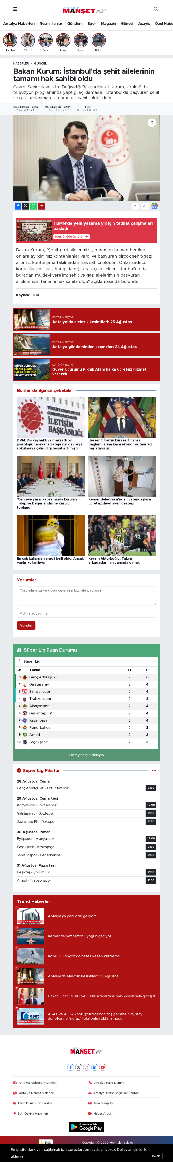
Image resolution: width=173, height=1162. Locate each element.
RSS (47, 1142)
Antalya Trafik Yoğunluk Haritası (116, 1093)
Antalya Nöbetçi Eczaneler (38, 1082)
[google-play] (86, 1126)
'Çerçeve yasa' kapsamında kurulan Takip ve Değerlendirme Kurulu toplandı (47, 503)
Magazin (108, 24)
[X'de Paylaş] (25, 206)
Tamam (155, 1156)
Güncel (127, 24)
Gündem (74, 24)
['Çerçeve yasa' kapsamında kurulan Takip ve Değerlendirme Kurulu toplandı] (51, 476)
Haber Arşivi (102, 1113)
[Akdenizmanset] (85, 9)
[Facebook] (70, 1067)
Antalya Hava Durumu (109, 1082)
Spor (92, 24)
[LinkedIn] (94, 1067)
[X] (78, 1067)
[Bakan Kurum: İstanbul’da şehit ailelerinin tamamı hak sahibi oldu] (86, 158)
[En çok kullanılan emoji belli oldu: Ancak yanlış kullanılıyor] (51, 535)
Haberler (21, 63)
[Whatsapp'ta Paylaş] (33, 206)
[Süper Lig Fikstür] (154, 770)
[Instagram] (86, 1067)
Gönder (26, 625)
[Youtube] (102, 1067)
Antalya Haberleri (19, 24)
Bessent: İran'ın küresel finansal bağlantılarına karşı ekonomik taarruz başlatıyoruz (120, 444)
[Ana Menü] (15, 9)
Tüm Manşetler (104, 1103)
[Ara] (156, 9)
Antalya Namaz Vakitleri (36, 1093)
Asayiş (144, 24)
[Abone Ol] (154, 206)
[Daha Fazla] (41, 206)
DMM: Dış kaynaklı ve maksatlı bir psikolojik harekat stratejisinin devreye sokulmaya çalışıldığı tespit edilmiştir (49, 444)
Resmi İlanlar (51, 24)
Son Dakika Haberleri (33, 1113)
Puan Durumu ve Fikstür (35, 1103)
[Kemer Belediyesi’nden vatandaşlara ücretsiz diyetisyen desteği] (122, 476)
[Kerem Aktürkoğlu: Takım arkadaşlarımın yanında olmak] (122, 535)
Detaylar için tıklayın (86, 755)
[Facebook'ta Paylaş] (18, 206)
